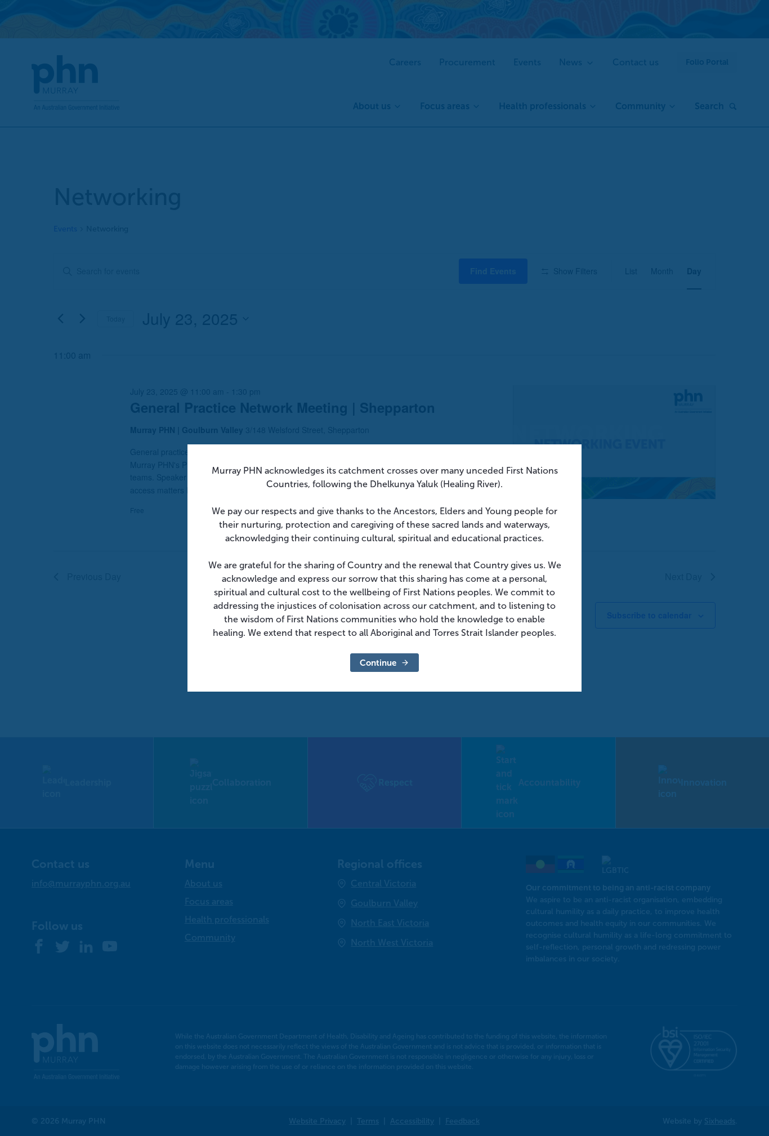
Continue (378, 662)
